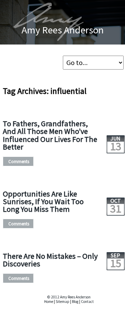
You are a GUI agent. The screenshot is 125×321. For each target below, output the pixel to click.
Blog (75, 301)
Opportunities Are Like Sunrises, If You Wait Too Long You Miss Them (43, 201)
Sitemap (62, 301)
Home (48, 301)
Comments (18, 161)
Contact (87, 301)
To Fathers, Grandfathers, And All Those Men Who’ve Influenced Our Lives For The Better (50, 135)
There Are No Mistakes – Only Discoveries (50, 259)
